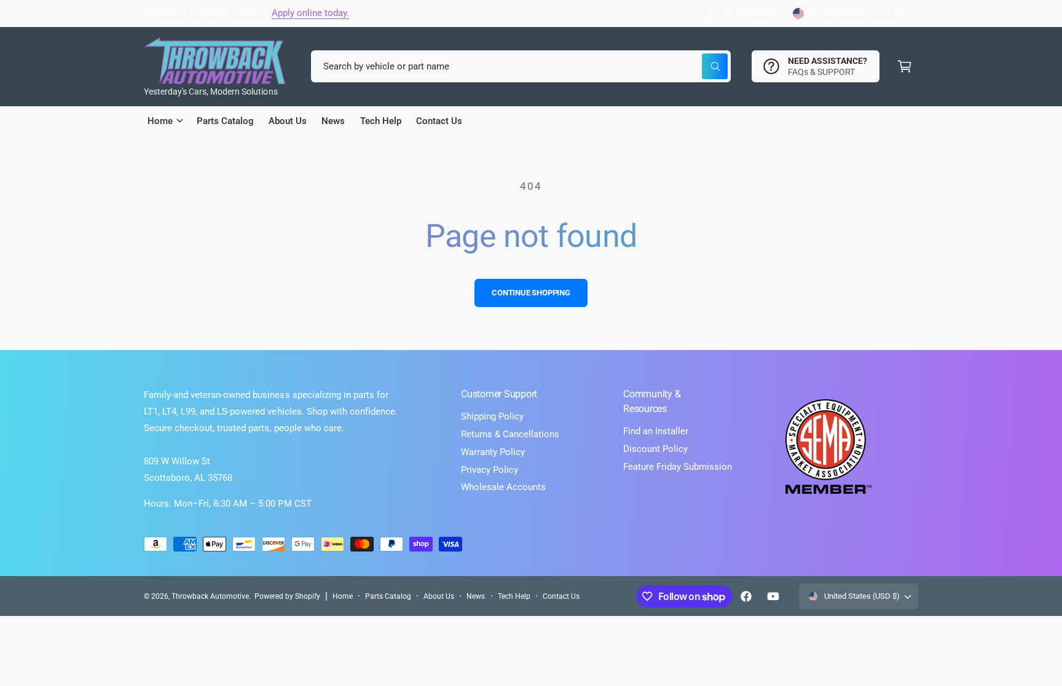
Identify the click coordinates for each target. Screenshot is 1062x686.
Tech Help (514, 596)
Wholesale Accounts (503, 487)
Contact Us (561, 596)
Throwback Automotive (210, 596)
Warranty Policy (493, 452)
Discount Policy (655, 448)
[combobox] (521, 66)
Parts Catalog (388, 596)
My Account (746, 12)
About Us (438, 596)
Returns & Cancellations (510, 434)
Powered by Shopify (287, 596)
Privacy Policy (489, 469)
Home (342, 596)
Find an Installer (655, 431)
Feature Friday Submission (677, 466)
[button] (905, 66)
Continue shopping (531, 292)
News (475, 596)
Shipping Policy (492, 416)
